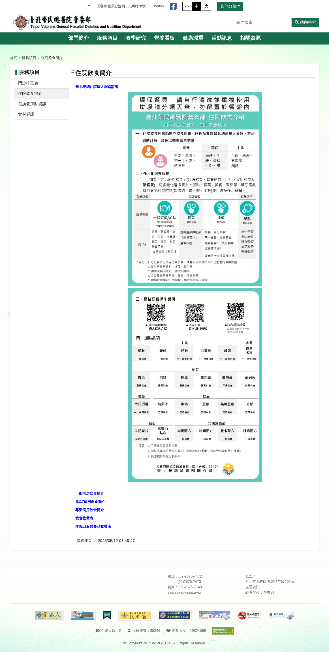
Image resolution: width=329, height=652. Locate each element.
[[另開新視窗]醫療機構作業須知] (175, 615)
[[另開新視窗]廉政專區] (281, 615)
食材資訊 (26, 114)
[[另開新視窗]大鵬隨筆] (214, 615)
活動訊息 (222, 38)
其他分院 (228, 6)
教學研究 (136, 38)
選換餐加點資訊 (32, 104)
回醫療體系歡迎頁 (111, 6)
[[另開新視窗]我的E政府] (107, 615)
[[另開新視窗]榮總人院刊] (49, 615)
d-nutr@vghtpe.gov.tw (189, 592)
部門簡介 (78, 38)
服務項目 (107, 38)
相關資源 (250, 38)
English (158, 6)
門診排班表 (28, 83)
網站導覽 (138, 6)
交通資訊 (252, 587)
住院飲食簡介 (30, 93)
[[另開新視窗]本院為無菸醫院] (249, 615)
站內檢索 (308, 22)
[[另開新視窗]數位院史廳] (135, 615)
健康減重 (193, 38)
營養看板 (164, 38)
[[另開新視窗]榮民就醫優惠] (83, 615)
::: (89, 6)
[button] (321, 644)
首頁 (13, 58)
